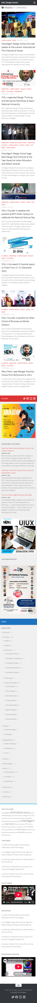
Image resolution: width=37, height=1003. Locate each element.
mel (5, 829)
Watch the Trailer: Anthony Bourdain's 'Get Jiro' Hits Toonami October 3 (18, 449)
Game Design (7, 764)
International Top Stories (11, 444)
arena (27, 812)
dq (24, 824)
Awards (4, 815)
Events (29, 89)
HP (16, 827)
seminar (15, 832)
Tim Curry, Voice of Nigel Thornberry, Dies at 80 (17, 495)
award (32, 813)
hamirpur (30, 824)
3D (2, 813)
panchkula (28, 829)
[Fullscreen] (33, 902)
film (27, 824)
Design (23, 89)
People (7, 645)
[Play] (4, 902)
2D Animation (10, 686)
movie (13, 829)
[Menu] (34, 2)
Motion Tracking (10, 744)
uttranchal (28, 832)
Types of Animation (11, 683)
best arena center (24, 818)
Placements (7, 787)
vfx (31, 832)
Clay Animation (11, 700)
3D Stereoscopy (11, 696)
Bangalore (9, 815)
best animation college (21, 815)
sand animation (11, 714)
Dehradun (17, 824)
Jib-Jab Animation (12, 705)
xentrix (9, 835)
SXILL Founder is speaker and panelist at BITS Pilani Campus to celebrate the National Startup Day (18, 214)
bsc (19, 821)
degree (12, 824)
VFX (6, 753)
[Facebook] (27, 398)
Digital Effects (7, 740)
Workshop (18, 91)
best (13, 815)
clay (2, 824)
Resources (8, 650)
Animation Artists (12, 654)
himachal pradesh (11, 827)
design (22, 824)
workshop (5, 835)
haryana (4, 827)
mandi (3, 829)
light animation (11, 710)
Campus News (6, 40)
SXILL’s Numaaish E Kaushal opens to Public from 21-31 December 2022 (18, 267)
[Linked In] (34, 398)
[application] (18, 894)
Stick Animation (11, 719)
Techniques (8, 678)
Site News (10, 91)
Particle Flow (9, 748)
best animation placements (12, 818)
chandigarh (27, 821)
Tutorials (6, 792)
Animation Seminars (12, 668)
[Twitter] (24, 398)
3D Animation (10, 691)
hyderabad (19, 827)
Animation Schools (12, 663)
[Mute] (29, 902)
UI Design (8, 734)
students (21, 832)
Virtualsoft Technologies (18, 992)
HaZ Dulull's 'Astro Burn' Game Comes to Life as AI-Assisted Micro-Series (18, 471)
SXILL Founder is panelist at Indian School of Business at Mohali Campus (18, 321)
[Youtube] (31, 398)
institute (30, 827)
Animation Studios (12, 672)
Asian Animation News (9, 559)
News (14, 40)
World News (11, 148)
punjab (11, 832)
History (7, 641)
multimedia (20, 829)
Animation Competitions (18, 143)
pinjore (33, 829)
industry (25, 827)
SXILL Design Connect (9, 2)
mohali (9, 829)
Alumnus (5, 256)
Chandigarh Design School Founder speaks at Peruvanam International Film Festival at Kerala (18, 47)
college (6, 824)
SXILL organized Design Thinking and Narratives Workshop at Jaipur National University (18, 101)
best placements (14, 821)
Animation (5, 89)
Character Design (10, 730)
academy (6, 813)
